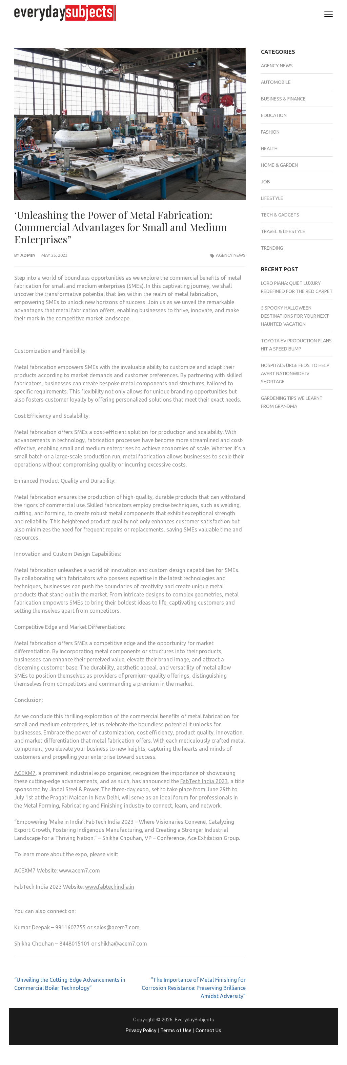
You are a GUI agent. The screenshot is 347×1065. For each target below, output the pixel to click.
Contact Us (208, 1030)
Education (274, 115)
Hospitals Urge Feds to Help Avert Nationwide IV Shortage (295, 373)
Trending (272, 248)
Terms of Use (175, 1030)
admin (28, 255)
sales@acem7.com (117, 927)
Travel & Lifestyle (283, 231)
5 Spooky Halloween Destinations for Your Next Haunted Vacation (295, 316)
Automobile (276, 82)
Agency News (231, 255)
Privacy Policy (141, 1030)
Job (265, 181)
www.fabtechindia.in (109, 887)
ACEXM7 (25, 773)
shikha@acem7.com (122, 944)
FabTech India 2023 (204, 781)
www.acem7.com (79, 870)
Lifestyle (272, 198)
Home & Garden (279, 165)
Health (269, 148)
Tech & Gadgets (280, 215)
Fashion (270, 132)
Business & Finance (283, 98)
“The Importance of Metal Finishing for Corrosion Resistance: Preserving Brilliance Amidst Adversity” (194, 988)
